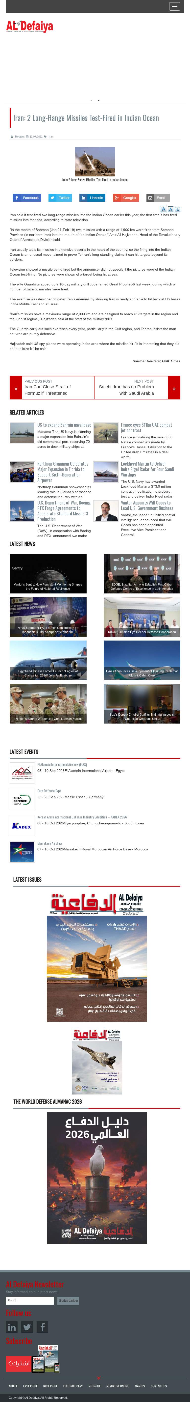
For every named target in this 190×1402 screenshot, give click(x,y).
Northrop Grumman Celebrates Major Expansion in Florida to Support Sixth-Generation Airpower (62, 471)
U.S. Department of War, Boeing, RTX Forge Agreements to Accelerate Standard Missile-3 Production (64, 510)
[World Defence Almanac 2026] (96, 1178)
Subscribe (33, 1359)
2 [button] (98, 100)
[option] (51, 63)
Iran (50, 136)
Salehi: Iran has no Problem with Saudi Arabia (126, 390)
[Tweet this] (60, 196)
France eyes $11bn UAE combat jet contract (146, 427)
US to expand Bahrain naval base (64, 424)
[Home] (29, 26)
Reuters (19, 136)
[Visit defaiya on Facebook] (27, 196)
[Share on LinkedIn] (92, 196)
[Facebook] (42, 1327)
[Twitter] (27, 1327)
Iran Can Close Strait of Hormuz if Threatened (47, 390)
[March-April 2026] (96, 958)
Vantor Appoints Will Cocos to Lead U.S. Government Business (147, 505)
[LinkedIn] (12, 1327)
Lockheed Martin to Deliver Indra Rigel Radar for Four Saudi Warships (147, 469)
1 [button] (91, 100)
